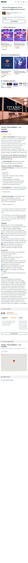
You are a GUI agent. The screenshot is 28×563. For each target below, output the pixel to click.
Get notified (14, 21)
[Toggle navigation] (26, 2)
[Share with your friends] (25, 99)
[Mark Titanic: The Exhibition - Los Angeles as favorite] (25, 103)
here (18, 184)
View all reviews (14, 333)
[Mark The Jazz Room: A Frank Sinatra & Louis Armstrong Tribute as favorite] (24, 58)
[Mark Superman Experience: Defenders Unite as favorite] (11, 58)
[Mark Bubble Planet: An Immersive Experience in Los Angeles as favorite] (11, 30)
